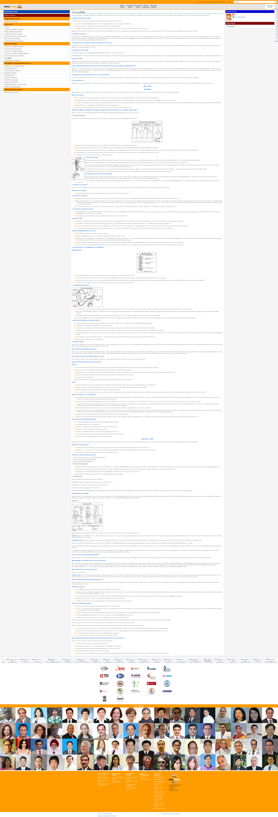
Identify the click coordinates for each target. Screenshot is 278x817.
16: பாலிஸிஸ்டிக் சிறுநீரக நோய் (10, 68)
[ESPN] (167, 668)
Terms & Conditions (107, 813)
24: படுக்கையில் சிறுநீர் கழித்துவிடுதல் (12, 86)
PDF (236, 14)
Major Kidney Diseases (154, 6)
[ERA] (120, 668)
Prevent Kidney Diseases (130, 6)
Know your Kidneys (122, 6)
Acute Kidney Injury (158, 779)
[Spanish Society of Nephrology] (151, 676)
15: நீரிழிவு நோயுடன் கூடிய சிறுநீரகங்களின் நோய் (14, 66)
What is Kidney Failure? (159, 777)
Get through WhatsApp (240, 17)
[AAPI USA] (120, 676)
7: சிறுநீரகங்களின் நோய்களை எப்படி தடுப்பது (13, 40)
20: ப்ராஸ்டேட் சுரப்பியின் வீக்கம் (10, 77)
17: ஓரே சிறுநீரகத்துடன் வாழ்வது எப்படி (12, 70)
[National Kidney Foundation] (136, 668)
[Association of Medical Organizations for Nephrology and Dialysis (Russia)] (167, 676)
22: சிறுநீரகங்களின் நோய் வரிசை (11, 82)
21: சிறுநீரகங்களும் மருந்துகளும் (11, 79)
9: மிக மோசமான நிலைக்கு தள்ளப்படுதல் (12, 48)
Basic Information (102, 776)
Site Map (100, 813)
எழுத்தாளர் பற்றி (215, 2)
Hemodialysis (143, 777)
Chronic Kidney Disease (138, 6)
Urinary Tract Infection (159, 791)
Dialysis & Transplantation (146, 6)
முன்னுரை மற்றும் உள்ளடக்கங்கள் (11, 21)
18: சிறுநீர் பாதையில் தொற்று (10, 72)
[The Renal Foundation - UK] (136, 676)
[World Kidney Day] (104, 668)
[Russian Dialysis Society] (104, 683)
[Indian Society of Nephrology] (120, 683)
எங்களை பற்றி (203, 2)
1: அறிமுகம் (6, 27)
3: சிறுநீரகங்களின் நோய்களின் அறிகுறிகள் (13, 31)
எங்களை (229, 2)
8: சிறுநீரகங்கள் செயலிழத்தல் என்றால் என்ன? (14, 46)
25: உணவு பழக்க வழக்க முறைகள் (11, 92)
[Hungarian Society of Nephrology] (104, 691)
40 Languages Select (270, 6)
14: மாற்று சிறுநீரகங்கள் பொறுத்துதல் (12, 60)
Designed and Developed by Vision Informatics (107, 815)
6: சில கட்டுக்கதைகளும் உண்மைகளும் (12, 38)
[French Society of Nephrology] (136, 683)
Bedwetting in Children (159, 808)
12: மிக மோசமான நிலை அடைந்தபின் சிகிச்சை (14, 55)
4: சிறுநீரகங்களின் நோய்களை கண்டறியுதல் (13, 34)
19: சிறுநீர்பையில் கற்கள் (9, 75)
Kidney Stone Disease (159, 793)
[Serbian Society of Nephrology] (167, 683)
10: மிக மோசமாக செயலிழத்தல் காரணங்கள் (13, 51)
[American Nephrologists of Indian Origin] (120, 698)
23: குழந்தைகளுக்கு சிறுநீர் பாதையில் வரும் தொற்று (15, 84)
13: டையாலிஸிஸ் (7, 58)
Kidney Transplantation (145, 779)
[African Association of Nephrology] (120, 691)
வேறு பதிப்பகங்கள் (223, 2)
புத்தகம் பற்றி (209, 2)
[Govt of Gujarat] (104, 698)
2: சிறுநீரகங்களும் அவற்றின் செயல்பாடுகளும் (13, 29)
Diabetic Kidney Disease (159, 781)
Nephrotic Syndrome (159, 802)
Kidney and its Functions (103, 778)
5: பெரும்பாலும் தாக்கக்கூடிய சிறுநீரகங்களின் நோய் (15, 36)
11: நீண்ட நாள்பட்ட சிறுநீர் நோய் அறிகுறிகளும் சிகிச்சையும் (16, 53)
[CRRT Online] (167, 691)
